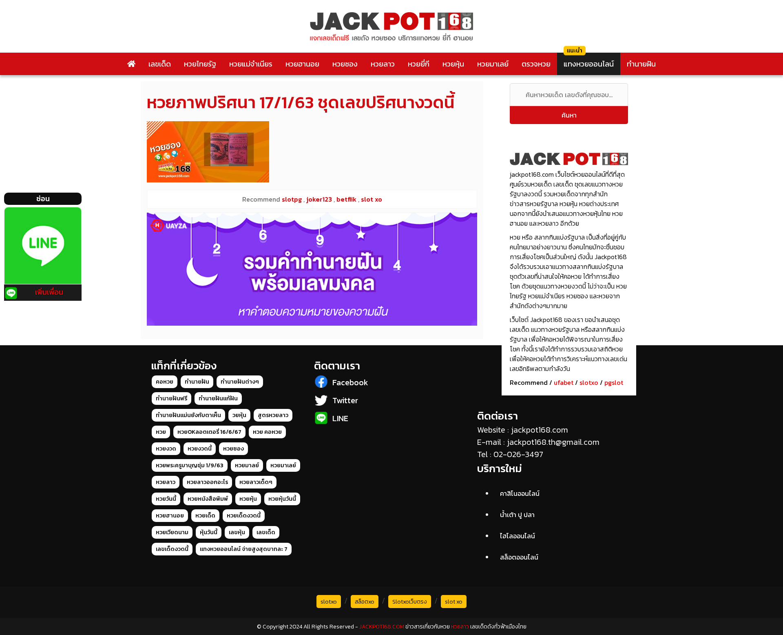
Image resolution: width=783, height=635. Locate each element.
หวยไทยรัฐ (200, 63)
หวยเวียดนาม (172, 532)
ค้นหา (569, 115)
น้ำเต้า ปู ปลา (517, 515)
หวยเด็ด (205, 515)
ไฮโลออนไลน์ (517, 536)
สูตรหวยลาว (273, 415)
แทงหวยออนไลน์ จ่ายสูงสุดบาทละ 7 (244, 549)
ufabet (563, 382)
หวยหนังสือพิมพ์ (208, 499)
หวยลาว (383, 63)
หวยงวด (166, 448)
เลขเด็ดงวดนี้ (172, 549)
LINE (340, 418)
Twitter (345, 400)
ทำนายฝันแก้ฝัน (218, 398)
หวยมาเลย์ (493, 63)
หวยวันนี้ (166, 499)
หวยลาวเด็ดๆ (255, 482)
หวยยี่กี (418, 63)
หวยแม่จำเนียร (250, 63)
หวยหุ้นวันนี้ (282, 499)
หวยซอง (345, 63)
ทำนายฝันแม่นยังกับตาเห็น (188, 415)
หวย (161, 432)
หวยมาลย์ (247, 465)
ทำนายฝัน (641, 63)
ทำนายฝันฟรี (171, 398)
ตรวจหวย (536, 63)
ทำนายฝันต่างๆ (240, 381)
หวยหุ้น (453, 63)
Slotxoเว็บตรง (409, 601)
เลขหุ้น (237, 532)
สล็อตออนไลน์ (519, 557)
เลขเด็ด (159, 63)
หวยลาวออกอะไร (207, 482)
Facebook (350, 382)
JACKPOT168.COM (381, 626)
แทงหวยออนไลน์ (589, 63)
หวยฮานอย (302, 63)
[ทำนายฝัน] (312, 269)
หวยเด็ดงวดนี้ (244, 515)
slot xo (453, 601)
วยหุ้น (239, 415)
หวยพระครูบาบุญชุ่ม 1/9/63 (189, 465)
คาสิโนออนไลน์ (520, 493)
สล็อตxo (364, 601)
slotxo (589, 382)
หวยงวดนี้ (200, 448)
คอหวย (164, 381)
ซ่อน (43, 198)
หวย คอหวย (267, 432)
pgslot (613, 382)
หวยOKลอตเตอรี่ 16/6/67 (209, 432)
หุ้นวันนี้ (208, 532)
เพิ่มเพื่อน (49, 292)
